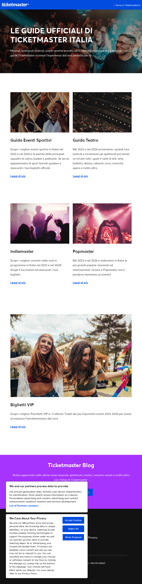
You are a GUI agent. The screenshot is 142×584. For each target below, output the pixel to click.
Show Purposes (73, 537)
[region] (47, 529)
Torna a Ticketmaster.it (127, 5)
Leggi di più (17, 176)
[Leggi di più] (39, 131)
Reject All (73, 528)
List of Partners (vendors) (23, 505)
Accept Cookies (73, 520)
